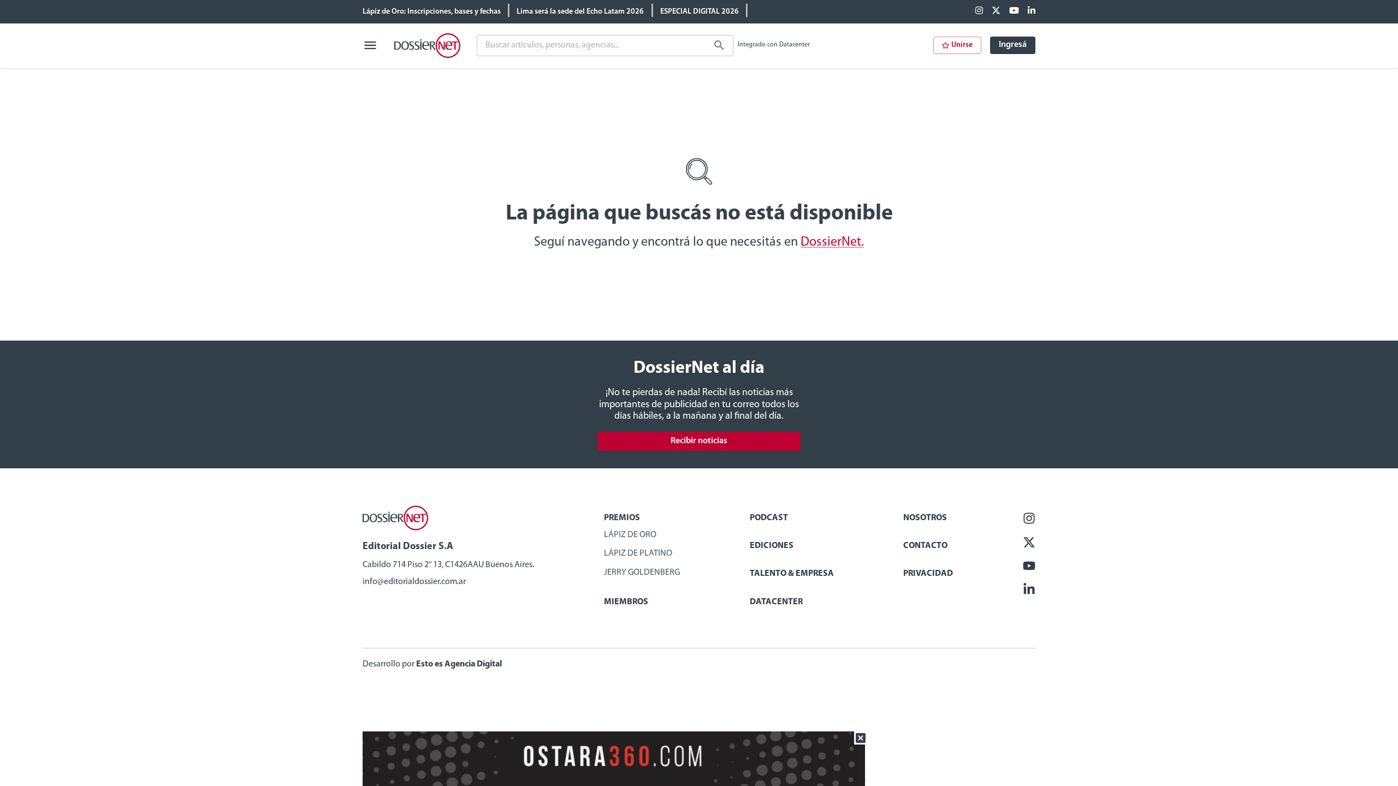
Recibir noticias (699, 441)
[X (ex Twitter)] (996, 11)
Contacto (925, 545)
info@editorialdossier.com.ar (414, 581)
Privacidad (928, 573)
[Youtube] (1014, 11)
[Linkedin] (1031, 11)
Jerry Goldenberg (642, 572)
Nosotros (925, 518)
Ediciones (771, 545)
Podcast (769, 518)
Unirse (962, 45)
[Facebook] (979, 11)
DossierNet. (832, 242)
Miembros (626, 602)
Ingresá (1013, 44)
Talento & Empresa (792, 573)
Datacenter (776, 602)
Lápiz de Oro (630, 535)
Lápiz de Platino (638, 553)
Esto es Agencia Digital (459, 664)
